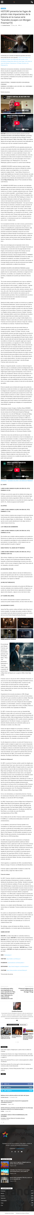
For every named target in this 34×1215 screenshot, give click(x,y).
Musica (2, 1193)
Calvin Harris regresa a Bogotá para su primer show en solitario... (20, 1162)
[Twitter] (6, 31)
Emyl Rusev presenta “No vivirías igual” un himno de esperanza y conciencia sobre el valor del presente (16, 1065)
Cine (2, 1205)
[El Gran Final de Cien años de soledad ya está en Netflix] (17, 1031)
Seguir (30, 1087)
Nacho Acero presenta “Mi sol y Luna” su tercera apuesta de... (21, 1178)
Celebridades (4, 1200)
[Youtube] (17, 1020)
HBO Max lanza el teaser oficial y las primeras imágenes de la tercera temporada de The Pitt (6, 1037)
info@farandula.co (20, 1148)
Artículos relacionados (13, 1024)
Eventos (3, 1195)
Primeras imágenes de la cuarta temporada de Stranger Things (26, 990)
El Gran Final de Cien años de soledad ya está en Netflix (17, 1036)
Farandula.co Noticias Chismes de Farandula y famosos (13, 1118)
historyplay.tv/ (8, 955)
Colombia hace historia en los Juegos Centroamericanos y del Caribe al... (20, 1170)
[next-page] (18, 1042)
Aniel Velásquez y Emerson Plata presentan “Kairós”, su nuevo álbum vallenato (17, 1069)
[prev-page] (16, 1042)
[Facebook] (2, 31)
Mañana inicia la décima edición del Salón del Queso (15, 1095)
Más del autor (23, 1024)
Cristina (2, 1111)
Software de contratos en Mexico (22, 1213)
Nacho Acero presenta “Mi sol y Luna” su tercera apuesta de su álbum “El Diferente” (17, 1060)
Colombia (3, 1191)
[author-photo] (17, 1006)
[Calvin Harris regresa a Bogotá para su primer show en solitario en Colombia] (5, 1164)
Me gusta (30, 1084)
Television (6, 5)
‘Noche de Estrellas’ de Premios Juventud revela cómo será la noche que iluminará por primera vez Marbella (28, 1037)
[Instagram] (15, 1151)
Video (2, 1203)
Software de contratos (9, 1213)
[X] (18, 1151)
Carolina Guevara (6, 25)
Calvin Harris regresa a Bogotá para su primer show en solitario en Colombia (16, 1050)
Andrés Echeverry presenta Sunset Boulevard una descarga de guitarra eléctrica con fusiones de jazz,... (17, 1108)
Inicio (2, 5)
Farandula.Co (4, 1104)
